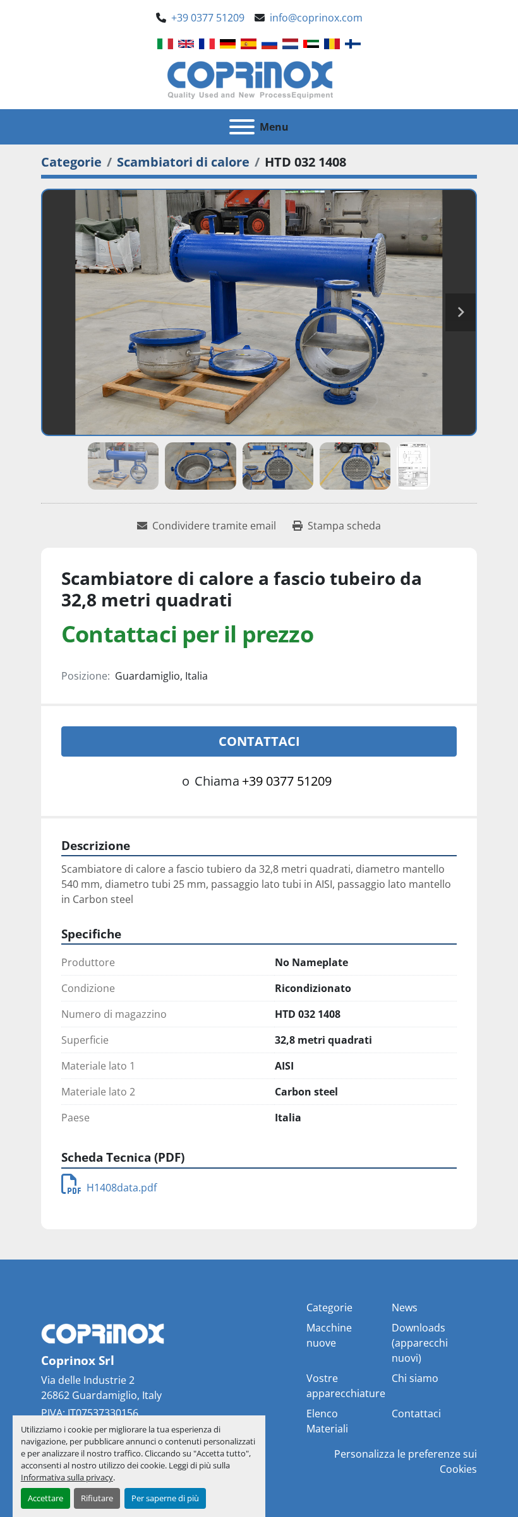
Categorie (329, 1307)
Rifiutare (97, 1498)
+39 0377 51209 (207, 18)
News (405, 1307)
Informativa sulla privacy (67, 1477)
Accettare (45, 1498)
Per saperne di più (165, 1498)
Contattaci (259, 741)
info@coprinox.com (316, 18)
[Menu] (242, 126)
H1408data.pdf (122, 1188)
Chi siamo (415, 1378)
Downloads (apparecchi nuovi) (420, 1343)
